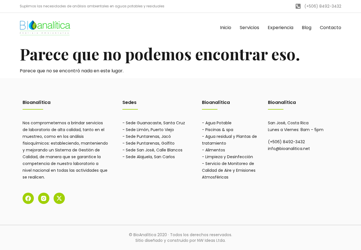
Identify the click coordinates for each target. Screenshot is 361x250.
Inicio (225, 27)
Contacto (330, 27)
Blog (306, 27)
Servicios (249, 27)
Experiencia (280, 27)
